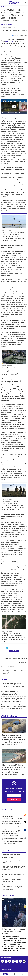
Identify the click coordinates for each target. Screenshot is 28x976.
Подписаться (14, 650)
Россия (3, 7)
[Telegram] (14, 974)
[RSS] (20, 961)
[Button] (7, 31)
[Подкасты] (24, 961)
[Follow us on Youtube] (9, 961)
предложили (9, 41)
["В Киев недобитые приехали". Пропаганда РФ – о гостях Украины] (14, 912)
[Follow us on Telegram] (16, 961)
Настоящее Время (9, 104)
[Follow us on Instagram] (13, 961)
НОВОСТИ (6, 850)
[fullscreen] (25, 112)
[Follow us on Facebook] (2, 961)
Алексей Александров (7, 24)
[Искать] (22, 974)
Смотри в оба (8, 895)
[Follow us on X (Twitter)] (6, 961)
